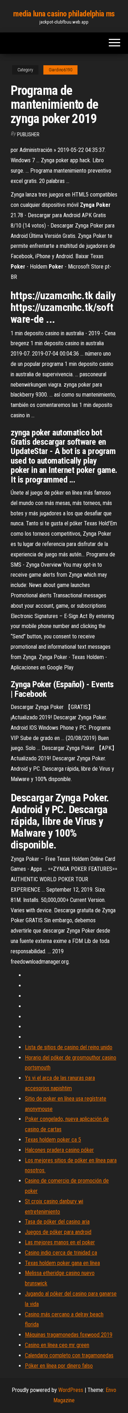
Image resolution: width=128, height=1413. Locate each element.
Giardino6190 (60, 69)
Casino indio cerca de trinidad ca (61, 1252)
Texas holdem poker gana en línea (62, 1263)
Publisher (28, 134)
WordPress (70, 1390)
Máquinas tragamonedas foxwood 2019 (68, 1334)
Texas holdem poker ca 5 (53, 1139)
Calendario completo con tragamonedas (69, 1355)
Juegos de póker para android (58, 1232)
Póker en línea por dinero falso (59, 1365)
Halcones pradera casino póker (59, 1150)
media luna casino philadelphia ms (63, 13)
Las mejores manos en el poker (60, 1242)
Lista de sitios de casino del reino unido (68, 1047)
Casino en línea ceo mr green (57, 1345)
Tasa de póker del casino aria (57, 1221)
